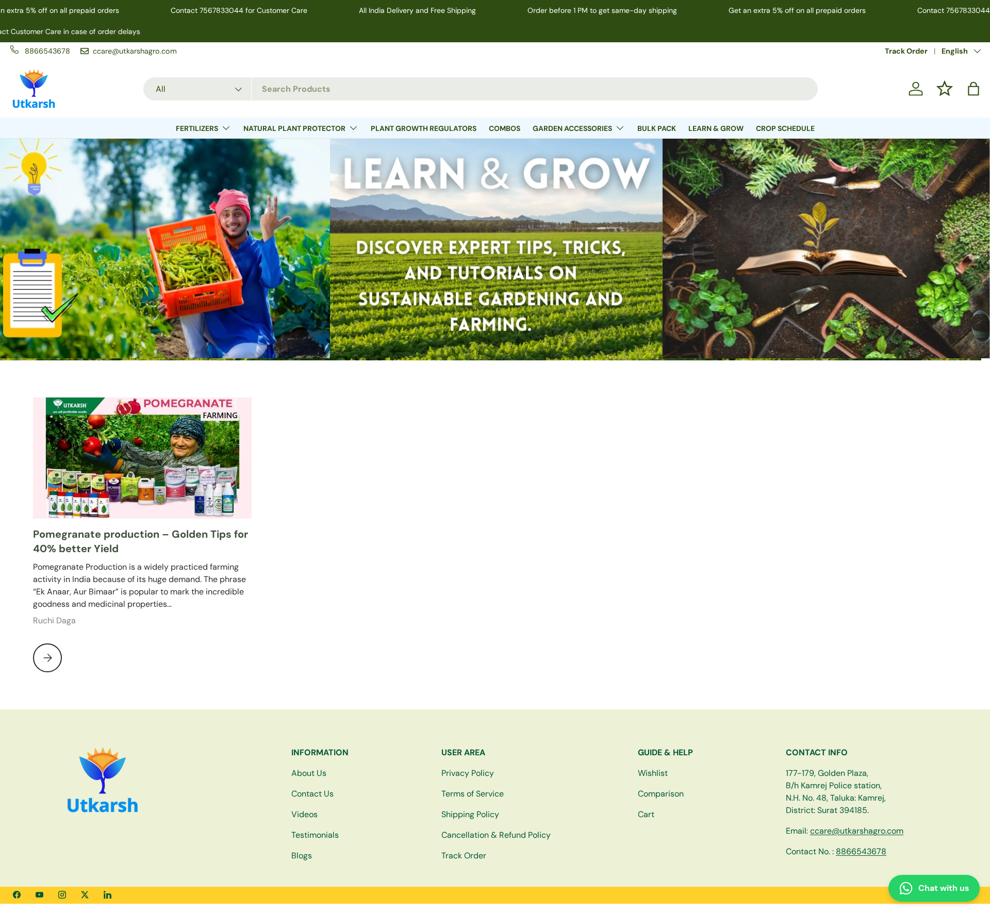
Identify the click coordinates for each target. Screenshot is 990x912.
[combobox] (480, 89)
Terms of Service (472, 793)
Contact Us (312, 793)
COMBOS (504, 128)
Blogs (301, 855)
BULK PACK (656, 128)
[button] (973, 88)
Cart (646, 814)
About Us (308, 773)
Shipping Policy (470, 814)
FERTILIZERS (197, 128)
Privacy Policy (467, 773)
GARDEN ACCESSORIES (572, 128)
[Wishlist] (944, 88)
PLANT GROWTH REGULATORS (423, 128)
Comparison (661, 793)
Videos (304, 814)
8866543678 (861, 851)
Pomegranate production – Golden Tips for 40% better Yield (140, 541)
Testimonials (315, 835)
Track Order (906, 51)
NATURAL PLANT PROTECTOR (294, 128)
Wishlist (653, 773)
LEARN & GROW (716, 128)
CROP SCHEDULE (785, 128)
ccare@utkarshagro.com (856, 830)
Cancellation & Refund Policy (496, 835)
